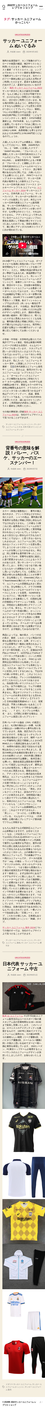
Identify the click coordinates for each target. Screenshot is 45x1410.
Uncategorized (22, 35)
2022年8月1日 (32, 975)
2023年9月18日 (32, 52)
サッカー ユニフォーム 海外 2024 (18, 927)
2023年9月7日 (32, 469)
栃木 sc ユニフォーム (12, 1016)
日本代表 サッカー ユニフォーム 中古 (22, 966)
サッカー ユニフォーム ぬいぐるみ (22, 43)
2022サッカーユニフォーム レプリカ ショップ (22, 6)
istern (18, 52)
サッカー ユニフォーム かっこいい (19, 424)
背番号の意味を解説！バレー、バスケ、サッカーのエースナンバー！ (22, 455)
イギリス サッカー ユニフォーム (18, 1384)
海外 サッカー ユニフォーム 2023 (25, 88)
